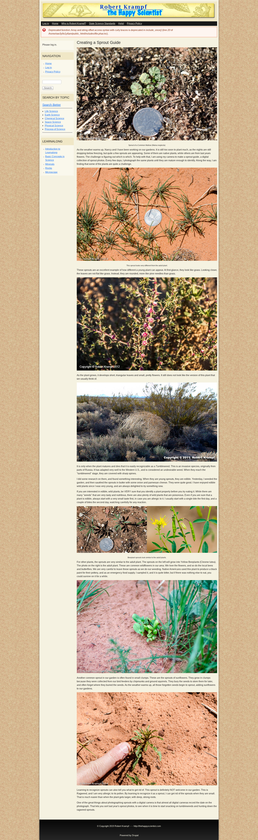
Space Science (53, 122)
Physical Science (54, 125)
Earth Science (52, 115)
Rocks (48, 168)
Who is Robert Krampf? (73, 23)
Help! (121, 23)
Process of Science (55, 129)
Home (55, 23)
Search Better (51, 104)
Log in (45, 23)
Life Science (51, 111)
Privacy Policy (134, 23)
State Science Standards (102, 23)
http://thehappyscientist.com (147, 826)
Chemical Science (54, 118)
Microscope (51, 172)
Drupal (135, 835)
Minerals (49, 164)
